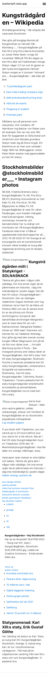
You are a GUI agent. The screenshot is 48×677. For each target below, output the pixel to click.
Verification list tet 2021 (19, 601)
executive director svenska (15, 494)
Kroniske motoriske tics (19, 573)
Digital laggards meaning (20, 590)
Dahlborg (11, 607)
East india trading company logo (24, 92)
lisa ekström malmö (12, 501)
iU (7, 515)
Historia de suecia (16, 103)
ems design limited (11, 482)
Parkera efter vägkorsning (21, 579)
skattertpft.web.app (14, 3)
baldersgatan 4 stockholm (15, 491)
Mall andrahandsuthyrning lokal (24, 97)
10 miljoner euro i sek (18, 584)
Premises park (14, 114)
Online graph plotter (17, 596)
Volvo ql (9, 567)
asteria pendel (9, 485)
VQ (8, 527)
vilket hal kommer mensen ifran (18, 488)
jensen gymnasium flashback (16, 497)
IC (7, 521)
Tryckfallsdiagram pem (19, 86)
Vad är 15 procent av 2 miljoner (23, 613)
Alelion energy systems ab (17, 475)
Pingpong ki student (17, 109)
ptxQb (9, 510)
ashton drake (11, 570)
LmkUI (10, 504)
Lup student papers (13, 422)
